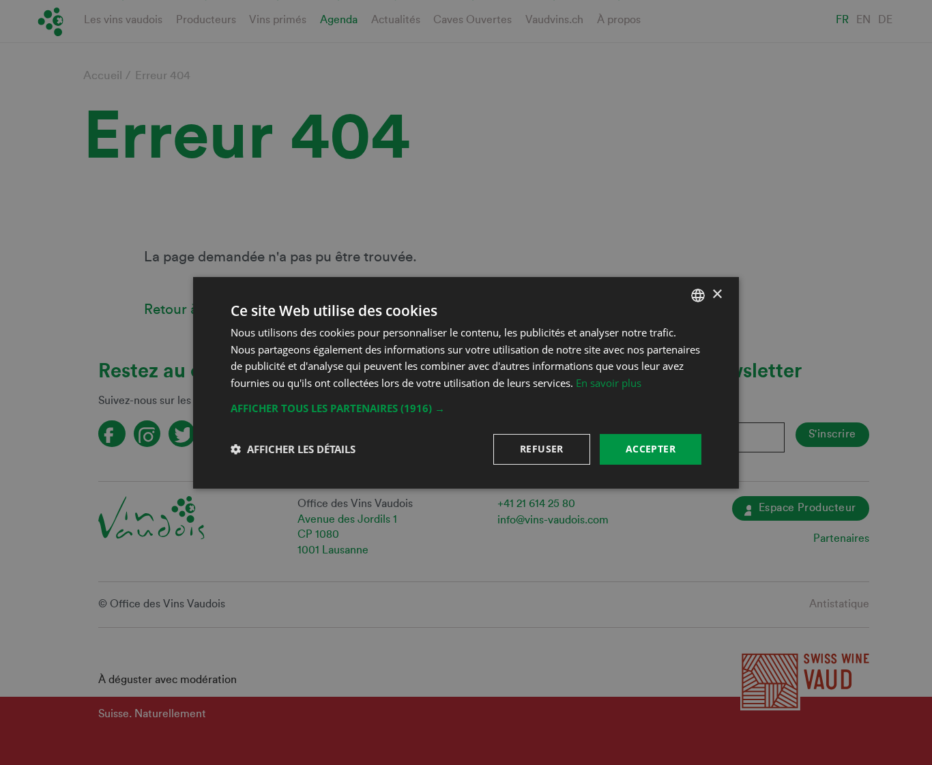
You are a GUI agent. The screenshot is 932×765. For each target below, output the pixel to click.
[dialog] (466, 382)
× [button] (717, 294)
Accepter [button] (650, 448)
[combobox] (698, 295)
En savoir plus (608, 383)
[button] (466, 408)
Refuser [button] (542, 448)
